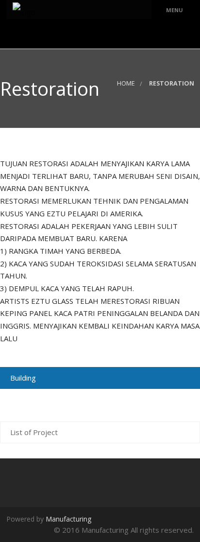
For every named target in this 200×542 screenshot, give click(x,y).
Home (126, 83)
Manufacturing (68, 519)
